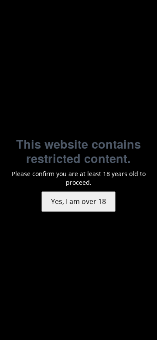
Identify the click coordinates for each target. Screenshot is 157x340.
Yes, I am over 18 (78, 201)
